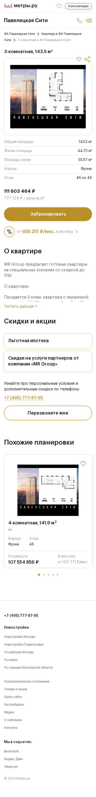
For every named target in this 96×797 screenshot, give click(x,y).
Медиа (9, 712)
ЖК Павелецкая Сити (19, 33)
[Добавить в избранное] (78, 59)
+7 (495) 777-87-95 (23, 398)
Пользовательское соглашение (26, 681)
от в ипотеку (45, 231)
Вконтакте (11, 751)
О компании (13, 720)
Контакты (10, 727)
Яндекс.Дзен (13, 759)
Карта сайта (13, 696)
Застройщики (14, 704)
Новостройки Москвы (19, 636)
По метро (10, 659)
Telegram (11, 766)
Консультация (78, 6)
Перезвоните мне (48, 413)
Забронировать (48, 214)
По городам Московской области (28, 667)
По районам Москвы (19, 652)
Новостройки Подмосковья (24, 644)
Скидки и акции (15, 689)
